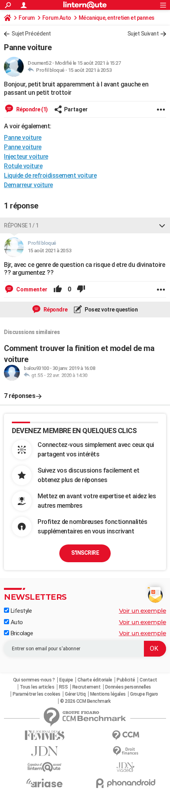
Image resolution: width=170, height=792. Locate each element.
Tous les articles (37, 687)
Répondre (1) (31, 109)
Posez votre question (111, 309)
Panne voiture (23, 147)
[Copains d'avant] (44, 767)
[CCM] (125, 735)
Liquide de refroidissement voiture (50, 175)
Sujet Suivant (143, 33)
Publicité (126, 680)
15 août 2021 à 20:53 (89, 70)
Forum (27, 18)
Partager (76, 109)
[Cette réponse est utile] (58, 289)
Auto (16, 622)
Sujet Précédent (31, 33)
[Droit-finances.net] (125, 751)
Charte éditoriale (94, 680)
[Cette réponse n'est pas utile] (81, 289)
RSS (63, 687)
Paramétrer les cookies (36, 694)
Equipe (66, 680)
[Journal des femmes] (44, 735)
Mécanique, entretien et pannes (117, 18)
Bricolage (21, 633)
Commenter (31, 289)
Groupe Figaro (144, 694)
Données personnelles (128, 687)
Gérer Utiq (75, 694)
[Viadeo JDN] (125, 767)
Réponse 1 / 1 (21, 225)
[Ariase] (44, 783)
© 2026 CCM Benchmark (85, 701)
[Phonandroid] (125, 783)
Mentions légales (108, 694)
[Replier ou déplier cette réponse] (162, 225)
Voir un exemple (142, 610)
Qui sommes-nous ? (34, 680)
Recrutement (86, 687)
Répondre (55, 309)
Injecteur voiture (26, 156)
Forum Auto (56, 18)
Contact (148, 680)
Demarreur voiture (28, 185)
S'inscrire (85, 553)
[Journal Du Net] (44, 751)
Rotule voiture (23, 166)
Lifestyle (20, 610)
